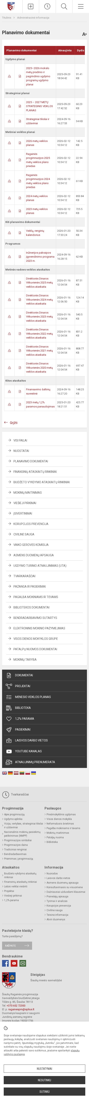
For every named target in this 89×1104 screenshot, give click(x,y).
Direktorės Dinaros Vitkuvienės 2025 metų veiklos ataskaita (39, 282)
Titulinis (7, 17)
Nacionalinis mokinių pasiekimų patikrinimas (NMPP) (22, 834)
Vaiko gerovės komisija (31, 544)
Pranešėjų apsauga (57, 896)
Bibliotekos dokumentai (31, 607)
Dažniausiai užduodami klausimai (66, 891)
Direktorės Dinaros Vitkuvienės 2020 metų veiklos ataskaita (39, 367)
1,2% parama (24, 718)
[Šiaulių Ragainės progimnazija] (11, 6)
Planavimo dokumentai (30, 461)
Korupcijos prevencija (30, 524)
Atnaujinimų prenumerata (35, 762)
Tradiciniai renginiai (15, 849)
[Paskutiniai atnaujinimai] (47, 6)
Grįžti (13, 423)
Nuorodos (52, 873)
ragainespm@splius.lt (21, 1009)
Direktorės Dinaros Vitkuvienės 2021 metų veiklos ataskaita (39, 350)
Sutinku (45, 1091)
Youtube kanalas (28, 751)
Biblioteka (23, 707)
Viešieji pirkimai (24, 503)
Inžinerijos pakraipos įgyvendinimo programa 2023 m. (40, 256)
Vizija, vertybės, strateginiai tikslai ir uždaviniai (23, 825)
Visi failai (20, 440)
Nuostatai (21, 451)
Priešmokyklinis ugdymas (61, 814)
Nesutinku (44, 1080)
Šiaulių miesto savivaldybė (46, 980)
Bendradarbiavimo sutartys (35, 618)
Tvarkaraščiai (24, 576)
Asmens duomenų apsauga (33, 555)
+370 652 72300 (16, 1005)
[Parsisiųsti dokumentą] (9, 76)
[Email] (22, 963)
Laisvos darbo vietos (31, 740)
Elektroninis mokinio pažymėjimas (39, 628)
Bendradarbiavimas (15, 854)
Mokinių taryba (25, 659)
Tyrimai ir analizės (57, 901)
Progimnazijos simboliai (18, 840)
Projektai (22, 686)
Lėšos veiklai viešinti (15, 886)
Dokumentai (24, 675)
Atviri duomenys (56, 919)
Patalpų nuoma (55, 837)
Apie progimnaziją (14, 814)
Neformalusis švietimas (60, 823)
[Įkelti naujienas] (31, 6)
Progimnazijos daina (16, 844)
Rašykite (10, 945)
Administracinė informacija (33, 17)
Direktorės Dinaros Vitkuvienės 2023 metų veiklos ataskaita (39, 316)
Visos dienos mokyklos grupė (35, 638)
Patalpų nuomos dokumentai (35, 649)
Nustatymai (44, 1068)
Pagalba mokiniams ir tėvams (35, 597)
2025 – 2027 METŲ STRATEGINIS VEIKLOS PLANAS (39, 106)
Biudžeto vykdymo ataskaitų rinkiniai (41, 482)
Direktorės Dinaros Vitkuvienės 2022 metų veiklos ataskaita (39, 333)
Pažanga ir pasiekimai (29, 586)
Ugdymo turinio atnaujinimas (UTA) (39, 565)
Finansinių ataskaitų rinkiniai (35, 471)
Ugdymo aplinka (13, 819)
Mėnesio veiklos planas (33, 697)
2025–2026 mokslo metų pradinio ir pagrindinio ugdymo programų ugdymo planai (38, 76)
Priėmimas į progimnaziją (18, 858)
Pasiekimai (22, 729)
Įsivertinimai (22, 513)
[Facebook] (5, 963)
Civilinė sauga (23, 534)
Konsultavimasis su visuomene (65, 887)
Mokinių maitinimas (27, 492)
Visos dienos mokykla (59, 819)
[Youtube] (14, 963)
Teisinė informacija (57, 914)
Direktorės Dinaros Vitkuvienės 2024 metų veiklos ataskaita (39, 299)
